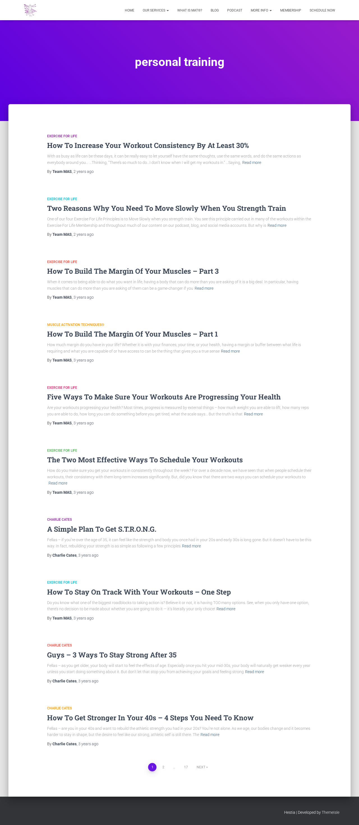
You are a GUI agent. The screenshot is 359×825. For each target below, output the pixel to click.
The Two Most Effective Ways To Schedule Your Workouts (145, 459)
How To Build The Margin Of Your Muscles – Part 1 (132, 334)
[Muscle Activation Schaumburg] (30, 10)
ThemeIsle (330, 812)
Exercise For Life (62, 136)
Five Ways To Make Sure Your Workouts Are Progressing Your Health (164, 396)
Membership (290, 10)
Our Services (154, 10)
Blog (215, 10)
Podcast (234, 10)
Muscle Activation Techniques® (75, 325)
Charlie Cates (59, 520)
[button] (167, 10)
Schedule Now (322, 10)
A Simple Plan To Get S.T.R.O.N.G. (101, 529)
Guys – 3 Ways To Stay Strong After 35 (111, 654)
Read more (251, 162)
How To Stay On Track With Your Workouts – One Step (139, 592)
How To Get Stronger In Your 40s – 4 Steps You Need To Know (150, 717)
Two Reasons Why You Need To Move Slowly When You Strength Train (166, 208)
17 (186, 767)
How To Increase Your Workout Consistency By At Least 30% (148, 145)
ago (83, 171)
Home (129, 10)
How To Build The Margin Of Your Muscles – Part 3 (133, 271)
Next (201, 767)
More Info (260, 10)
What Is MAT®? (189, 10)
